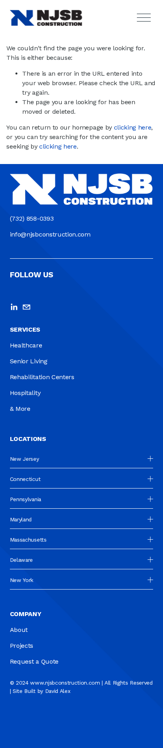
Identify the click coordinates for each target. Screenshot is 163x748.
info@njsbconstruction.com (50, 234)
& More (20, 408)
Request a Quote (34, 661)
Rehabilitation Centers (42, 377)
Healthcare (26, 345)
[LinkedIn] (14, 307)
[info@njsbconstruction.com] (26, 307)
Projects (21, 645)
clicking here (133, 127)
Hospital (22, 393)
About (19, 630)
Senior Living (28, 361)
